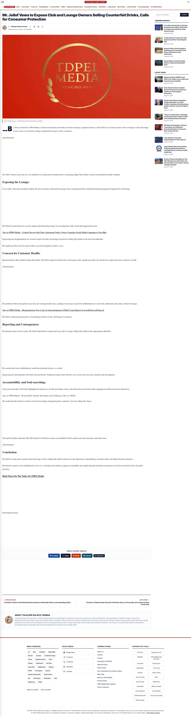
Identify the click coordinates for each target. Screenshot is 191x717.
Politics (63, 7)
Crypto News (112, 7)
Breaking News (43, 7)
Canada (38, 655)
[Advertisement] (76, 149)
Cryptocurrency (40, 659)
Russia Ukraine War (34, 674)
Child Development (140, 695)
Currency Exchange (156, 695)
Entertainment (10, 7)
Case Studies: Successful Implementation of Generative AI (175, 139)
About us (100, 651)
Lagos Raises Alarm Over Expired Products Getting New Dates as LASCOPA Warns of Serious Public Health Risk (175, 149)
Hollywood (39, 663)
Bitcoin (30, 655)
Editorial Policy (102, 664)
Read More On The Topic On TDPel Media (23, 476)
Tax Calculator (156, 691)
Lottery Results (131, 7)
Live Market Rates (156, 7)
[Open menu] (2, 2)
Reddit (77, 555)
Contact (100, 658)
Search (184, 14)
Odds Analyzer (140, 700)
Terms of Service (103, 687)
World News (102, 7)
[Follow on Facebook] (34, 27)
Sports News (121, 7)
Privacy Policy (102, 681)
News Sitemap (46, 689)
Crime (30, 659)
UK (29, 678)
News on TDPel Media (104, 677)
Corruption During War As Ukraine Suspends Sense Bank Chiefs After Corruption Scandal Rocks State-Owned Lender (176, 28)
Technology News (143, 7)
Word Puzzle (156, 663)
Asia (34, 652)
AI (29, 652)
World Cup (31, 682)
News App (100, 674)
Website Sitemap (33, 689)
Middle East (41, 667)
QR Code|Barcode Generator (156, 658)
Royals (48, 670)
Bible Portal (156, 682)
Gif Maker (140, 657)
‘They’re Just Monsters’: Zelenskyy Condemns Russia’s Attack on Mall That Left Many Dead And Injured (175, 116)
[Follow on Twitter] (30, 27)
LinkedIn (88, 555)
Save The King (140, 677)
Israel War (31, 667)
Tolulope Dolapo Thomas (19, 26)
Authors (100, 655)
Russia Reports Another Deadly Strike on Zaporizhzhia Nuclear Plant (174, 63)
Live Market (140, 686)
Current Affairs (54, 7)
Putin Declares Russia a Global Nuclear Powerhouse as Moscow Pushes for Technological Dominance (175, 90)
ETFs (50, 659)
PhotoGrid (140, 663)
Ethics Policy (101, 668)
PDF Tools (140, 652)
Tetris (156, 677)
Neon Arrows (156, 672)
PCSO (30, 670)
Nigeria (51, 667)
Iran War (49, 663)
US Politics (47, 678)
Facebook (55, 555)
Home (18, 7)
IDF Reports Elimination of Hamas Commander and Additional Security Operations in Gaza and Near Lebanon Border (175, 128)
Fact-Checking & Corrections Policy (109, 671)
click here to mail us (153, 713)
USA (55, 678)
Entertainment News (90, 7)
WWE (40, 682)
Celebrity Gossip (49, 655)
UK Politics (36, 678)
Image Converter (156, 652)
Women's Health (156, 686)
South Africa (48, 674)
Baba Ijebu (51, 652)
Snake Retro (140, 668)
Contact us (34, 7)
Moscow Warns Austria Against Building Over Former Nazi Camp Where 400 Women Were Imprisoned (175, 51)
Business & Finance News (75, 7)
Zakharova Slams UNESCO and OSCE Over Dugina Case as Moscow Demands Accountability (176, 79)
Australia (42, 652)
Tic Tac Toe (156, 668)
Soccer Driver (140, 682)
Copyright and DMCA (104, 661)
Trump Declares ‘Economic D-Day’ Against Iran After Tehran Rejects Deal (175, 39)
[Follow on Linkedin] (38, 27)
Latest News (25, 7)
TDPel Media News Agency (95, 2)
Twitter (66, 555)
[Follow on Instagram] (42, 27)
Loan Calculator (140, 691)
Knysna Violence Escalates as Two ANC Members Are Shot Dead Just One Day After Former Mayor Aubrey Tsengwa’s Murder (176, 162)
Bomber (140, 672)
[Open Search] (188, 2)
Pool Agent (38, 670)
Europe (30, 663)
